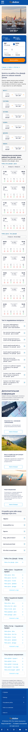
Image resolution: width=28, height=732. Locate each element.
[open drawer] (2, 2)
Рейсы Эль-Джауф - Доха (11, 562)
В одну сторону (17, 38)
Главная (4, 67)
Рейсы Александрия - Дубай (12, 670)
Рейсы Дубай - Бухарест (11, 658)
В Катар (16, 67)
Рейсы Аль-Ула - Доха (10, 606)
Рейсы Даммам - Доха (10, 612)
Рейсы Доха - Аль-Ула (10, 578)
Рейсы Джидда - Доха (10, 614)
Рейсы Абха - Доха (9, 603)
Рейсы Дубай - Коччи (10, 661)
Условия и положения (20, 723)
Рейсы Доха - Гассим (10, 580)
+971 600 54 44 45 (14, 726)
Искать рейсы (14, 60)
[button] (14, 326)
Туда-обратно (7, 38)
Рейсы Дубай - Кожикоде (11, 664)
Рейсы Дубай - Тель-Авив (11, 667)
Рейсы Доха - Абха (9, 575)
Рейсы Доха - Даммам (10, 583)
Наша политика (6, 723)
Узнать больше (13, 431)
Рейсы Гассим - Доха (10, 609)
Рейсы (10, 67)
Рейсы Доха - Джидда (10, 586)
